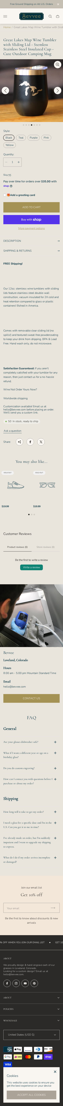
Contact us (31, 698)
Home (7, 27)
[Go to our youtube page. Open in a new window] (25, 983)
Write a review (31, 567)
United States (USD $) (21, 1035)
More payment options (31, 228)
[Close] (55, 1071)
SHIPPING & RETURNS (17, 251)
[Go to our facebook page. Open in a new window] (7, 983)
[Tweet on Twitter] (41, 442)
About (7, 997)
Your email (13, 908)
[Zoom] (57, 64)
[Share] (19, 442)
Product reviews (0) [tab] (17, 547)
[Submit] (54, 907)
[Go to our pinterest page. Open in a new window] (34, 983)
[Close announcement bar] (58, 4)
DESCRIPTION (12, 241)
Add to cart (31, 207)
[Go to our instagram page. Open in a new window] (16, 983)
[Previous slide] (5, 90)
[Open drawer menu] (5, 16)
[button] (23, 125)
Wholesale (10, 1020)
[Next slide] (57, 90)
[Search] (50, 16)
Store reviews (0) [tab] (45, 547)
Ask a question (12, 431)
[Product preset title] (16, 485)
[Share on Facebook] (30, 442)
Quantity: (8, 154)
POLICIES (8, 1009)
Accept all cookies (31, 1095)
